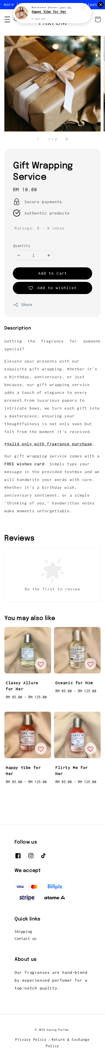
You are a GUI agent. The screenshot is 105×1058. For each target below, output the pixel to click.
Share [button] (26, 304)
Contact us (26, 938)
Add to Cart (52, 273)
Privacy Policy (31, 1039)
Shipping (23, 931)
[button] (7, 19)
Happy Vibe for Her (49, 12)
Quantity (21, 246)
